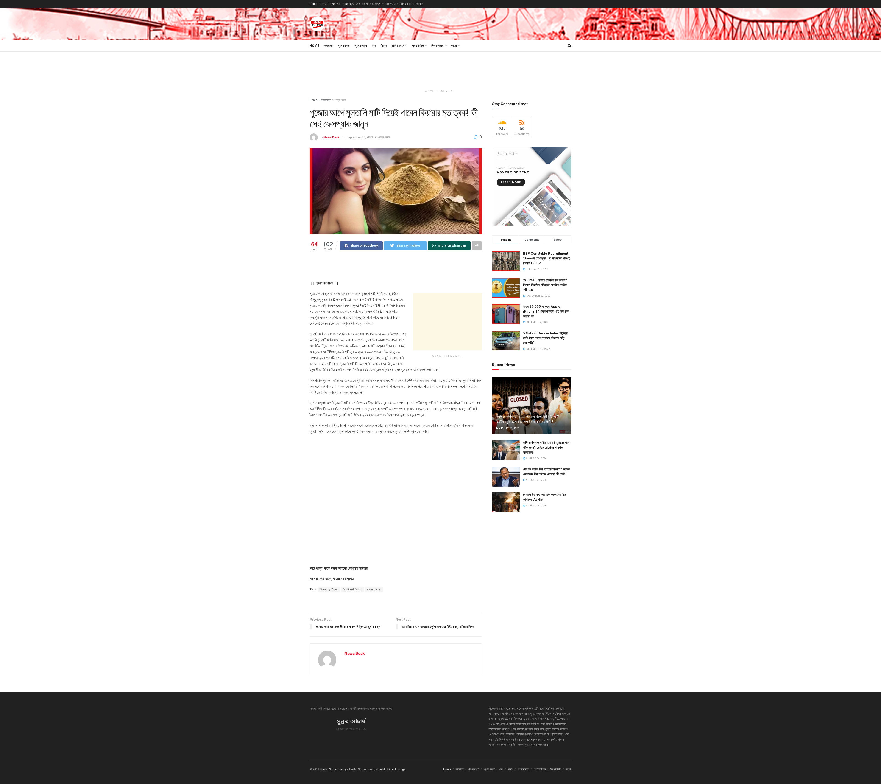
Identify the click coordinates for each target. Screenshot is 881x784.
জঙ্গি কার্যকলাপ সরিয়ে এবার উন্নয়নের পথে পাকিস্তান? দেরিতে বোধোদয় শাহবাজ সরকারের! (546, 447)
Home (313, 4)
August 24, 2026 (508, 428)
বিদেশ (365, 4)
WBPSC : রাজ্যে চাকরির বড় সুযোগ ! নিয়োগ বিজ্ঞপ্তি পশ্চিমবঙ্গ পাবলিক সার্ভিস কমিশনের (545, 285)
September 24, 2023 (360, 137)
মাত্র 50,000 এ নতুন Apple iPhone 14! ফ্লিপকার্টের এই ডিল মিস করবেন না (546, 311)
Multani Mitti (352, 589)
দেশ (358, 4)
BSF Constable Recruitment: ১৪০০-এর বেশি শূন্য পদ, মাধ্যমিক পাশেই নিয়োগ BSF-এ (546, 258)
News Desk (331, 137)
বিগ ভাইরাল (406, 4)
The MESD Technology (334, 769)
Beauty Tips (329, 589)
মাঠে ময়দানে (375, 4)
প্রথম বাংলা (335, 4)
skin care (374, 589)
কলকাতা (323, 4)
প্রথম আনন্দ (348, 4)
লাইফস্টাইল (391, 4)
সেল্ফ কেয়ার (340, 100)
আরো (418, 4)
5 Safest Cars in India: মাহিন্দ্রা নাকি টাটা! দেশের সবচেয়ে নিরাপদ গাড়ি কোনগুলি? (545, 338)
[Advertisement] (487, 23)
